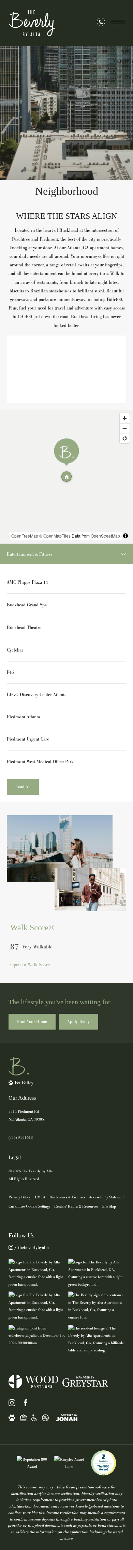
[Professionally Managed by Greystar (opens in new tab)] (85, 1381)
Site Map (109, 1206)
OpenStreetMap (105, 536)
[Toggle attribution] (125, 536)
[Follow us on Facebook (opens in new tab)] (25, 1403)
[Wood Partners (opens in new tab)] (33, 1381)
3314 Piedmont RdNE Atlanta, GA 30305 (26, 1115)
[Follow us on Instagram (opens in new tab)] (12, 1403)
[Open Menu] (118, 23)
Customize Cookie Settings (29, 1206)
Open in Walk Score (30, 964)
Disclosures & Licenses (67, 1197)
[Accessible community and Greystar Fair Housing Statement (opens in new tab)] (34, 1418)
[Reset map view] (125, 438)
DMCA (40, 1197)
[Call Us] (101, 23)
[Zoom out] (125, 428)
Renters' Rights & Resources (76, 1206)
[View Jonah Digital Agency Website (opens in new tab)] (66, 1418)
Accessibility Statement (106, 1197)
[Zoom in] (125, 418)
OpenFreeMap (24, 536)
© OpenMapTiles (55, 536)
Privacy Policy (20, 1197)
